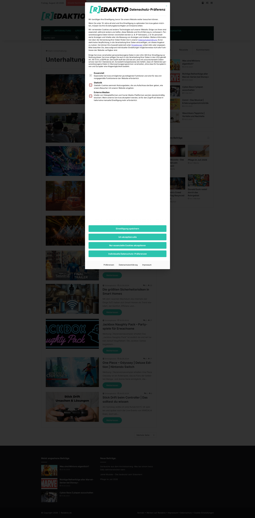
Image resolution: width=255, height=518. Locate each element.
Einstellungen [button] (137, 45)
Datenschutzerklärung (147, 40)
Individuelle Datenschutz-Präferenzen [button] (127, 254)
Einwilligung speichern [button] (127, 228)
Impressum (147, 265)
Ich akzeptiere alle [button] (127, 237)
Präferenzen (109, 265)
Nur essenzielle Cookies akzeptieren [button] (127, 245)
